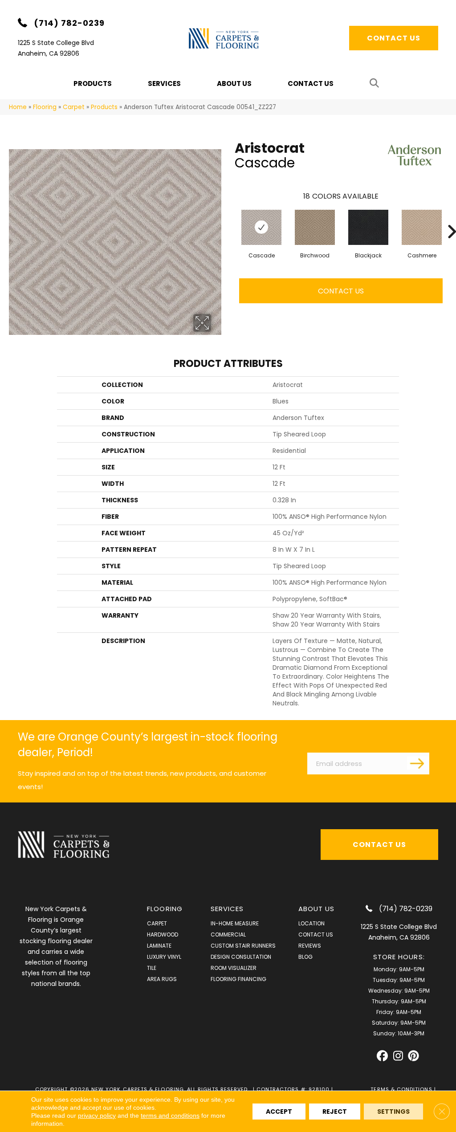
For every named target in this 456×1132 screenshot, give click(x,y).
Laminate (159, 945)
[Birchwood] (315, 227)
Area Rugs (162, 979)
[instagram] (398, 1056)
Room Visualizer (233, 968)
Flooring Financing (238, 979)
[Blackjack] (368, 227)
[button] (376, 83)
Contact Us (311, 83)
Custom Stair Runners (243, 945)
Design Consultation (241, 957)
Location (311, 923)
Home (18, 107)
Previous (230, 218)
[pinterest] (413, 1056)
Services (164, 83)
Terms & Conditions (401, 1089)
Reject (334, 1111)
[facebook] (382, 1056)
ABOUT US (316, 908)
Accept (279, 1111)
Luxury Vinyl (164, 957)
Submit (418, 763)
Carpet (74, 107)
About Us (234, 83)
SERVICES (227, 908)
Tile (151, 968)
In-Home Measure (235, 923)
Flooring (45, 107)
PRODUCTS (92, 83)
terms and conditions (170, 1115)
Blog (305, 957)
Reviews (309, 945)
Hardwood (162, 934)
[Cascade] (261, 227)
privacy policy (97, 1115)
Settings (393, 1111)
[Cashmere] (421, 227)
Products (104, 107)
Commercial (228, 934)
